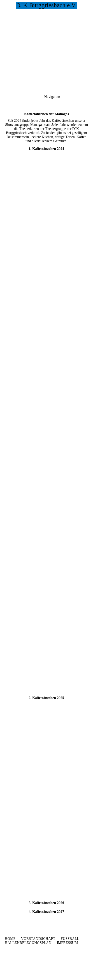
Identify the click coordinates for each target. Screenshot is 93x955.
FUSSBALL (70, 938)
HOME (10, 938)
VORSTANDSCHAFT (38, 938)
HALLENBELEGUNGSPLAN (28, 943)
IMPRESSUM (67, 943)
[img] (46, 31)
